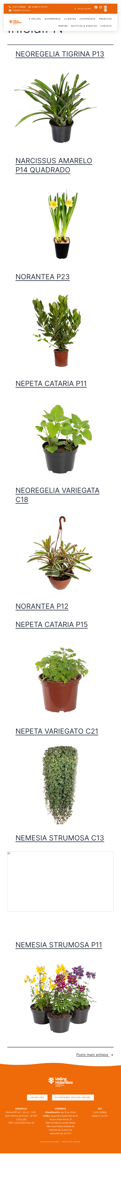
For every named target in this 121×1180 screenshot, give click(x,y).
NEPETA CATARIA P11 (51, 383)
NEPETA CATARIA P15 (51, 624)
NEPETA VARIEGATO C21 (56, 731)
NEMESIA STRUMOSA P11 (58, 944)
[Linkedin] (105, 7)
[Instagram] (100, 7)
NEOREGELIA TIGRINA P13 (59, 54)
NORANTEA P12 (41, 606)
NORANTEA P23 (42, 276)
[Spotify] (105, 10)
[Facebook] (95, 7)
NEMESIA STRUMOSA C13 (59, 837)
